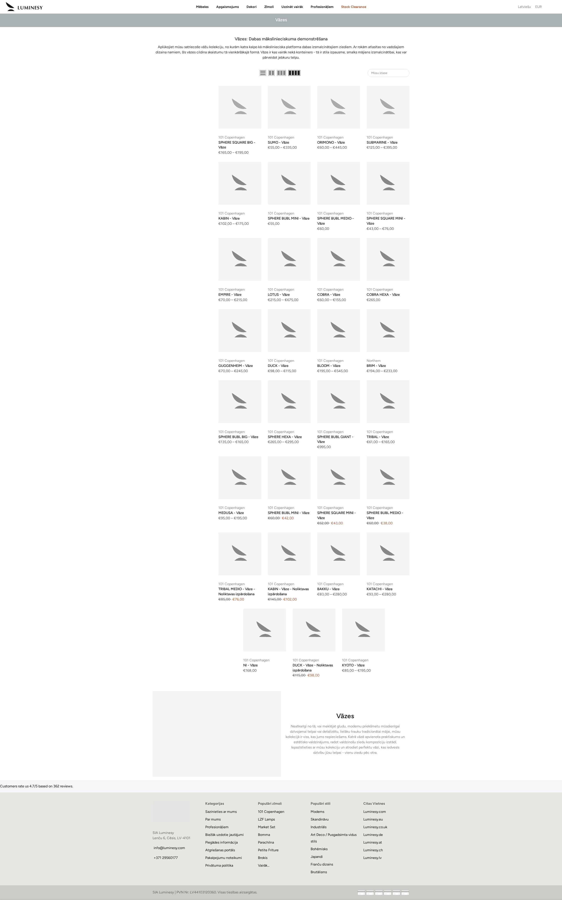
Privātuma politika (219, 865)
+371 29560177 (166, 858)
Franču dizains (322, 864)
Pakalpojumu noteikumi (223, 858)
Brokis (262, 858)
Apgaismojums (227, 7)
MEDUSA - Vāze (231, 513)
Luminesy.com (374, 812)
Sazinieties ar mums (221, 812)
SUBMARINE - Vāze (382, 142)
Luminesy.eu (373, 819)
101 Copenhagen (231, 137)
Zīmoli (269, 7)
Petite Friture (268, 850)
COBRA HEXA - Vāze (383, 294)
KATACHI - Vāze (380, 589)
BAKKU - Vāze (328, 589)
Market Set (266, 827)
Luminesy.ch (373, 850)
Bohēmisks (319, 849)
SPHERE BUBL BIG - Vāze (238, 437)
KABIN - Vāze (229, 218)
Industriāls (318, 827)
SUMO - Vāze (278, 142)
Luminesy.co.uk (375, 827)
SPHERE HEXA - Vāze (285, 437)
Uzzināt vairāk (292, 7)
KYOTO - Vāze (353, 665)
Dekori (252, 7)
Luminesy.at (372, 842)
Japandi (317, 857)
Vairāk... (263, 865)
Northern (374, 361)
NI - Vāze (250, 665)
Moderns (317, 812)
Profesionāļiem (322, 7)
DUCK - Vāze (278, 366)
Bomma (264, 835)
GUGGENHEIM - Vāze (235, 366)
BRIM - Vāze (376, 366)
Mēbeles (202, 7)
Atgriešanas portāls (220, 850)
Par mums (213, 819)
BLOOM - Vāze (328, 366)
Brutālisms (319, 872)
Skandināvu (320, 819)
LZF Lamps (266, 819)
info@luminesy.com (169, 848)
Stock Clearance (353, 7)
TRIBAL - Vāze (378, 437)
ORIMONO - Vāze (331, 142)
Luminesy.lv (372, 858)
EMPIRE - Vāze (229, 294)
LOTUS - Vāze (279, 294)
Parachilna (266, 842)
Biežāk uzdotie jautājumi (224, 835)
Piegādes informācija (221, 842)
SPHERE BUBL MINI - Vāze (289, 218)
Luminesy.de (373, 835)
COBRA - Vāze (328, 294)
